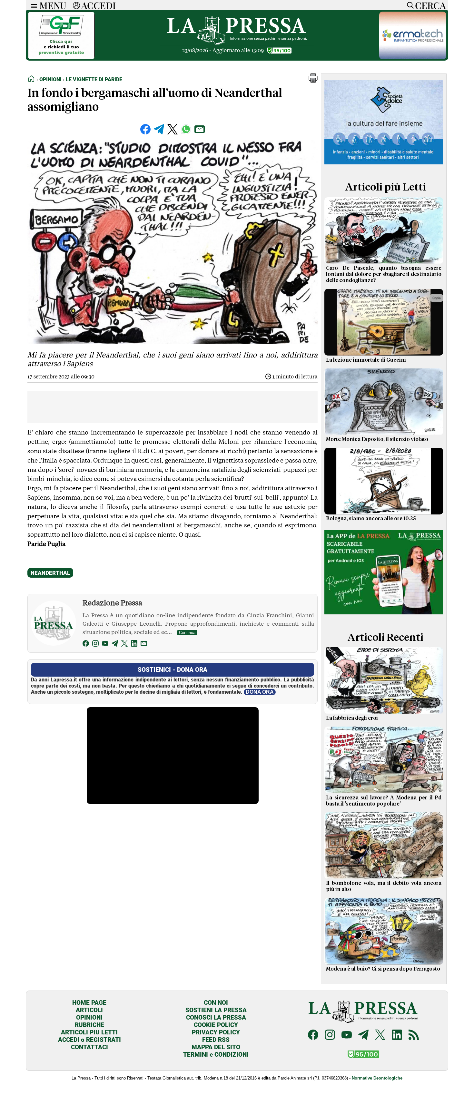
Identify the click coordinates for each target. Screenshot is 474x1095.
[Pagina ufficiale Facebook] (313, 1035)
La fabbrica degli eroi (352, 718)
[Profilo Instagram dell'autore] (95, 644)
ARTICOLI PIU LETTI (89, 1032)
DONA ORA (260, 692)
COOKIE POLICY (216, 1025)
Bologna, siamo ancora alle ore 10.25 (371, 518)
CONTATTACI (89, 1047)
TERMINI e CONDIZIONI (216, 1054)
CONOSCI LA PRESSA (216, 1017)
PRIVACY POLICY (216, 1032)
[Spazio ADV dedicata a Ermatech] (412, 57)
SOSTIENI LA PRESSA (216, 1010)
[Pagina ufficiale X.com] (380, 1035)
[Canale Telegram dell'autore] (115, 644)
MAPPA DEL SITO (216, 1047)
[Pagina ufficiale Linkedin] (397, 1035)
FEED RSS (216, 1039)
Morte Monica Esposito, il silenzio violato (377, 439)
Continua (187, 632)
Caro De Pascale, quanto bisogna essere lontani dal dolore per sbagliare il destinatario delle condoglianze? (383, 274)
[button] (313, 81)
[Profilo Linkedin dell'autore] (134, 644)
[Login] (76, 5)
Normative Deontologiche (377, 1078)
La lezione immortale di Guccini (366, 360)
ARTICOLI (89, 1010)
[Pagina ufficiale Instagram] (330, 1035)
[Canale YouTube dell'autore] (105, 644)
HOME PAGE (89, 1002)
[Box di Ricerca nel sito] (409, 5)
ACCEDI (98, 5)
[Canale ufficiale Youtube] (346, 1035)
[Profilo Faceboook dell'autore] (86, 644)
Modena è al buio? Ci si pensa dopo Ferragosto (383, 969)
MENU (52, 5)
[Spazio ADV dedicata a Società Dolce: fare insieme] (383, 165)
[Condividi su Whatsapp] (186, 129)
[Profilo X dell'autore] (124, 644)
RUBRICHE (89, 1025)
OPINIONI (89, 1017)
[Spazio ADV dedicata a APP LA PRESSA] (383, 615)
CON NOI (216, 1002)
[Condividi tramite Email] (199, 129)
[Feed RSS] (414, 1035)
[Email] (144, 644)
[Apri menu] (32, 5)
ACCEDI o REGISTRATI (89, 1039)
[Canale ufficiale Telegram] (363, 1035)
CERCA (430, 5)
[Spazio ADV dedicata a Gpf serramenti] (61, 57)
